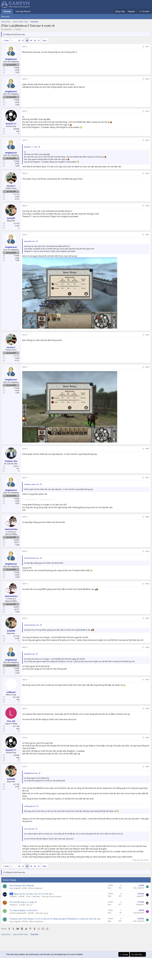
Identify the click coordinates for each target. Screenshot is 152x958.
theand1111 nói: (31, 147)
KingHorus (14, 904)
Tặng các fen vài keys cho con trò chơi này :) (34, 893)
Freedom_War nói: (31, 484)
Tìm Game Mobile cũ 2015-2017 (24, 910)
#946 (147, 205)
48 (27, 40)
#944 (147, 140)
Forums (7, 11)
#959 (147, 737)
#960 (147, 766)
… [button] (15, 40)
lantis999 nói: (29, 241)
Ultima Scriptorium (35, 888)
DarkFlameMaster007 (18, 913)
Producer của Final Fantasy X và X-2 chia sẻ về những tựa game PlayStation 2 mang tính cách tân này (55, 918)
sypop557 (13, 896)
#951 (147, 477)
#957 (147, 679)
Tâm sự (29, 904)
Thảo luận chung (41, 913)
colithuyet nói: (30, 806)
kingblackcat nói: (31, 773)
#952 (147, 516)
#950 (147, 448)
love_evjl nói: (29, 829)
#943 (147, 111)
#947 (147, 234)
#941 (147, 46)
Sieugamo (140, 904)
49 (31, 40)
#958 (147, 708)
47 (23, 40)
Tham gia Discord (22, 11)
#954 (147, 583)
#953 (147, 551)
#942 (147, 79)
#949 (147, 367)
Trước (6, 40)
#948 (147, 335)
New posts (5, 16)
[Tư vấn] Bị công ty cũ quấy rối (23, 901)
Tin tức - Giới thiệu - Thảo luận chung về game (44, 896)
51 (39, 40)
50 (35, 40)
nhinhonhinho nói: (31, 558)
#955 (147, 618)
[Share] (143, 46)
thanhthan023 (138, 913)
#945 (147, 173)
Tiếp (44, 40)
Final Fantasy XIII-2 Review (22, 885)
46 (19, 40)
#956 (147, 647)
